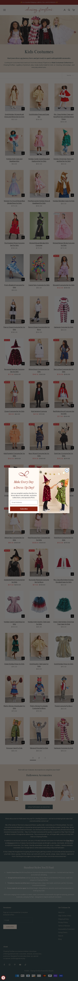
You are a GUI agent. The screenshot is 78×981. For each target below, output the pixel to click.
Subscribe (24, 509)
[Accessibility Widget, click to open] (3, 977)
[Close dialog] (67, 470)
